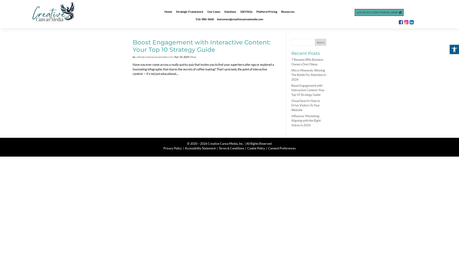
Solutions (230, 11)
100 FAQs (246, 11)
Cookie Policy (256, 148)
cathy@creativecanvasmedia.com (154, 56)
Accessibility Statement (200, 148)
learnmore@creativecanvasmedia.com (240, 19)
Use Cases (213, 11)
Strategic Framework (189, 11)
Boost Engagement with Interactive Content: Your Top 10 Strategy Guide (202, 46)
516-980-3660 (205, 19)
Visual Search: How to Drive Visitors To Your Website (305, 105)
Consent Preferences (282, 148)
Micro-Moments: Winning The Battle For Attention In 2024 (308, 74)
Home (168, 11)
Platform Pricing (266, 11)
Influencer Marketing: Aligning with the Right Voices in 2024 (306, 120)
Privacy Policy (172, 148)
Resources (288, 11)
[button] (454, 49)
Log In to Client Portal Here (377, 12)
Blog (193, 56)
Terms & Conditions (231, 148)
